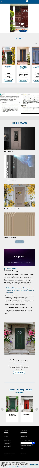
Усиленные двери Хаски (24, 436)
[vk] (22, 448)
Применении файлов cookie (21, 466)
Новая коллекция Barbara (10, 237)
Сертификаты (6, 436)
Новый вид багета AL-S (9, 151)
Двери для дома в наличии (24, 433)
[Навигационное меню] (1, 2)
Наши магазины (6, 433)
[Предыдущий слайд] (2, 409)
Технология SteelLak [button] (26, 414)
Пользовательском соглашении (11, 466)
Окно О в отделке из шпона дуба (11, 208)
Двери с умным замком (7, 443)
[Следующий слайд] (36, 409)
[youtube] (21, 448)
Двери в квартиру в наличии (7, 446)
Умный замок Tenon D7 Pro (10, 180)
